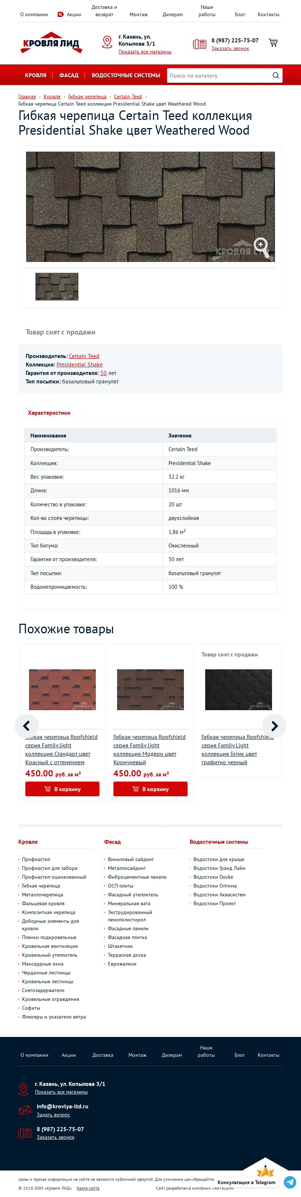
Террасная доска (127, 955)
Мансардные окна (43, 963)
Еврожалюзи (122, 963)
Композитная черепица (48, 912)
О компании (34, 14)
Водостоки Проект (214, 903)
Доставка (103, 1055)
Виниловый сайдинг (131, 859)
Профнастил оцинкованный (54, 877)
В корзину (67, 789)
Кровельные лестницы (47, 981)
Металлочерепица (42, 894)
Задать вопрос (53, 1114)
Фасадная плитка (127, 937)
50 (103, 372)
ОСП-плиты (120, 885)
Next (274, 726)
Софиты (31, 1008)
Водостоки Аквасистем (219, 894)
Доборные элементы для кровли (50, 925)
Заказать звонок (230, 48)
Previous (27, 726)
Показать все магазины (145, 51)
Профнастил (36, 859)
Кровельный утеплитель (49, 955)
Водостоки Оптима (215, 885)
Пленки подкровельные (49, 937)
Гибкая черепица (41, 885)
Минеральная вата (129, 903)
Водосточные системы (126, 75)
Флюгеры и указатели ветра (54, 1016)
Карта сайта (88, 1188)
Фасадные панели (128, 928)
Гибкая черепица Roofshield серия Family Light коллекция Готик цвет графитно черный (238, 749)
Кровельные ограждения (50, 999)
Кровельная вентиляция (50, 946)
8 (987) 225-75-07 (235, 40)
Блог (240, 14)
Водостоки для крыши (218, 859)
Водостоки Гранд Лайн (219, 868)
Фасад (69, 75)
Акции (74, 14)
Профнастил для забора (49, 868)
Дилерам (173, 14)
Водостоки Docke (213, 877)
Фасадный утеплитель (133, 894)
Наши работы (207, 11)
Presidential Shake (80, 364)
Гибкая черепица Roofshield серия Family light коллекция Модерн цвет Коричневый (149, 749)
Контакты (268, 14)
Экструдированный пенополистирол (130, 916)
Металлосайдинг (127, 868)
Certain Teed (84, 356)
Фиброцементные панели (137, 877)
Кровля (35, 75)
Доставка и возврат (104, 11)
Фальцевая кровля (43, 903)
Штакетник (120, 946)
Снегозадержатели (43, 990)
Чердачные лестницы (46, 972)
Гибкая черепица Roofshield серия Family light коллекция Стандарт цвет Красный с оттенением (61, 749)
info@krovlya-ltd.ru (62, 1106)
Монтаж (139, 14)
